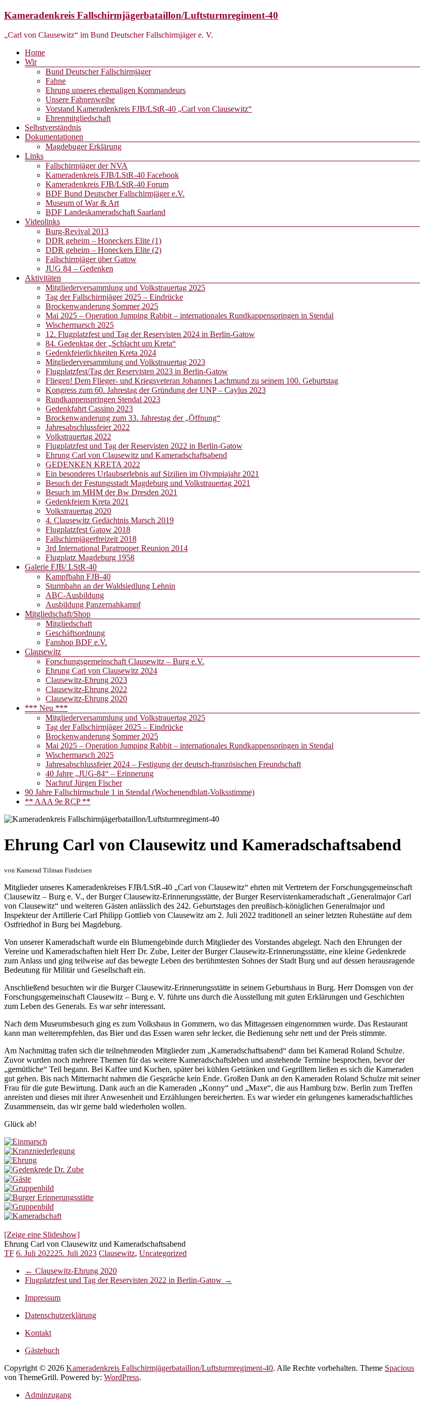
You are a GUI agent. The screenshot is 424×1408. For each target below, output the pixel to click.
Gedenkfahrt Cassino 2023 (89, 408)
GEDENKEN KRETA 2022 (93, 464)
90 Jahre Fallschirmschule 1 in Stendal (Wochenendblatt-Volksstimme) (139, 792)
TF (9, 1253)
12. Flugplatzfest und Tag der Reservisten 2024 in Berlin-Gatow (150, 334)
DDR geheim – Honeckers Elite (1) (103, 240)
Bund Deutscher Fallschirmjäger (98, 71)
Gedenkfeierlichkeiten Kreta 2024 (101, 352)
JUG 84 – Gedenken (79, 268)
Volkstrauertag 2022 (78, 436)
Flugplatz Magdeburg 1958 (90, 557)
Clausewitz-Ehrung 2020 (86, 698)
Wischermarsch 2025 (80, 324)
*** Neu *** (46, 707)
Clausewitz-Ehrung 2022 (86, 689)
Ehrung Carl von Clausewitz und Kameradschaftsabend (136, 455)
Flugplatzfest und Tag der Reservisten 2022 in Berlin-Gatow (144, 445)
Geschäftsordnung (75, 633)
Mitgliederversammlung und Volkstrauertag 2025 (125, 287)
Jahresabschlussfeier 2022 (88, 427)
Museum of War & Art (82, 202)
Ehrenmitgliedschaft (78, 118)
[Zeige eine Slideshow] (42, 1234)
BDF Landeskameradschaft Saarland (105, 212)
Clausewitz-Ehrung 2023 (86, 680)
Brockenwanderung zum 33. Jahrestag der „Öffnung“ (133, 418)
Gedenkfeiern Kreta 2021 (87, 501)
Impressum (42, 1297)
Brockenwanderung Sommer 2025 (102, 306)
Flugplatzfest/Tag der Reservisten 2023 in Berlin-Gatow (137, 371)
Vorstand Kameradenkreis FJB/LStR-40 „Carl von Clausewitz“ (149, 108)
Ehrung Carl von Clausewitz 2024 (101, 670)
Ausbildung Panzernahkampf (93, 604)
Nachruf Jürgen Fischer (84, 782)
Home (35, 52)
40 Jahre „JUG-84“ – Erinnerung (100, 773)
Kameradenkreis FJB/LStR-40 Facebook (112, 175)
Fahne (56, 80)
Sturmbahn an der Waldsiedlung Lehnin (110, 585)
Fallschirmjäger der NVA (87, 165)
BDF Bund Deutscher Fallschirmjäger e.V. (115, 193)
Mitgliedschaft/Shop (57, 613)
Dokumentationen (54, 136)
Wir (31, 61)
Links (34, 155)
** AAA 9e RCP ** (57, 801)
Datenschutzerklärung (60, 1315)
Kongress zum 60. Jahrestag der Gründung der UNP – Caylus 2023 (156, 390)
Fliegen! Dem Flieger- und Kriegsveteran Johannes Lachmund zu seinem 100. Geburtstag (192, 380)
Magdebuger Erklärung (84, 146)
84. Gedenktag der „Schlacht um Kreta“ (111, 343)
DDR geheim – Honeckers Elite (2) (103, 250)
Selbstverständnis (53, 127)
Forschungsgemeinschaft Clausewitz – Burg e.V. (125, 661)
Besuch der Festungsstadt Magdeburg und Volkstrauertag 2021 (148, 483)
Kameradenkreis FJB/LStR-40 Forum (107, 184)
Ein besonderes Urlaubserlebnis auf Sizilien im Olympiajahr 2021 (152, 473)
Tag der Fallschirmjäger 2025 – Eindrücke (114, 297)
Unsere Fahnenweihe (80, 99)
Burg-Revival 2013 (77, 231)
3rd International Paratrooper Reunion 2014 (117, 548)
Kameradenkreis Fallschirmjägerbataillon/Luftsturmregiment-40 (141, 15)
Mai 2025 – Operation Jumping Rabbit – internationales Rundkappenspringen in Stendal (190, 315)
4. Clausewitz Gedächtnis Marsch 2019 (110, 520)
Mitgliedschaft (69, 623)
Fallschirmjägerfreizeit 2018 (91, 538)
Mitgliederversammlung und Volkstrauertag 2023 (125, 362)
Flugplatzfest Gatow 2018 (88, 529)
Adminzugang (48, 1394)
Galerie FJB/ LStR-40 (61, 566)
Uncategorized (163, 1253)
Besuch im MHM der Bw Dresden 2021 (111, 492)
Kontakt (38, 1332)
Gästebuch (42, 1350)
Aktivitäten (43, 277)
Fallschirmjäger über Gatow (91, 259)
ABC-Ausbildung (75, 595)
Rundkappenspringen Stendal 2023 (103, 399)
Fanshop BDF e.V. (76, 642)
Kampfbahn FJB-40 (78, 576)
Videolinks (42, 221)
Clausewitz (43, 651)
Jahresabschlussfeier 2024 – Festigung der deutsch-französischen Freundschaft (173, 764)
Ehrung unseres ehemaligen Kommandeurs (116, 90)
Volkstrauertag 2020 (78, 511)
